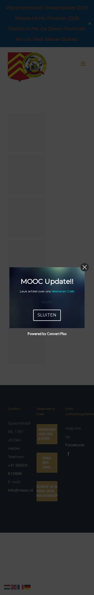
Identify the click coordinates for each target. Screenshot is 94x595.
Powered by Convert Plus (47, 333)
